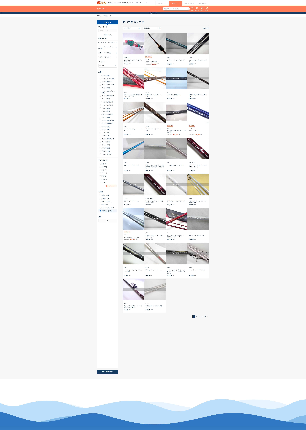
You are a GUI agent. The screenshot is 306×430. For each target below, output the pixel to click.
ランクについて (111, 186)
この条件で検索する (107, 371)
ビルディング (189, 3)
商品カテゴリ (101, 8)
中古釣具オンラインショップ (104, 15)
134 (205, 316)
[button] (2, 13)
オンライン (162, 3)
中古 (175, 3)
